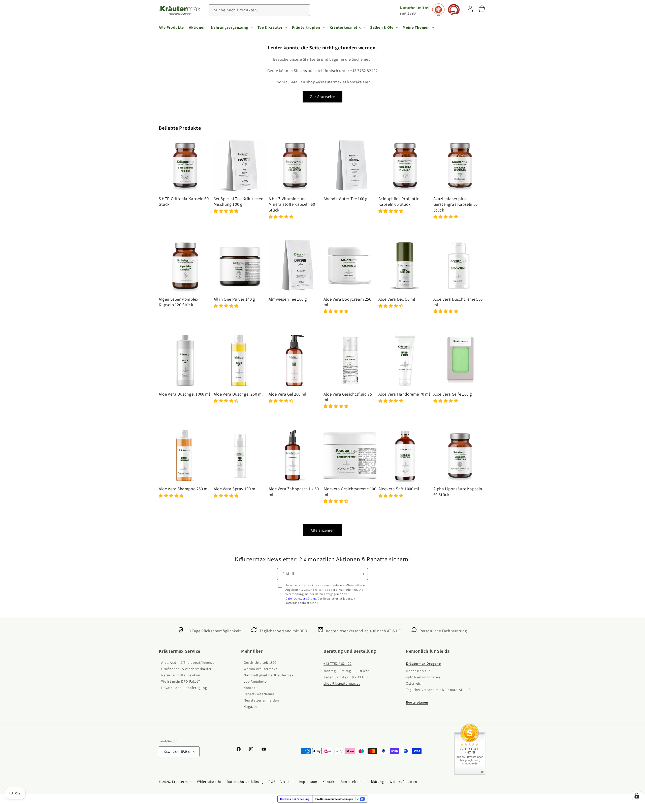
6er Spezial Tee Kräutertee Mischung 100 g (238, 201)
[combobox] (259, 10)
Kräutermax (181, 781)
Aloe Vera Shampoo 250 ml (184, 489)
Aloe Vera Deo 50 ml (396, 299)
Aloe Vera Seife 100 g (452, 394)
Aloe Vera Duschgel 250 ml (238, 394)
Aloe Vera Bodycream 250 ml (347, 301)
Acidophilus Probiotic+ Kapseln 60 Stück (399, 201)
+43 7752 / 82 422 (337, 663)
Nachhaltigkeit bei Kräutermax (268, 675)
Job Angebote (255, 681)
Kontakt (250, 688)
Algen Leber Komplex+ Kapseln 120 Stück (179, 301)
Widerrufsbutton (403, 781)
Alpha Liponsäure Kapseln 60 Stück (457, 491)
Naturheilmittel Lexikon (180, 675)
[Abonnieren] (362, 574)
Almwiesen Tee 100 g (288, 299)
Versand (287, 781)
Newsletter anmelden (261, 700)
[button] (231, 27)
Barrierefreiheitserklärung (362, 781)
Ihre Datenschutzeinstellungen (334, 798)
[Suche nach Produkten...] (304, 10)
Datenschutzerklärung (300, 598)
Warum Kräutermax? (260, 669)
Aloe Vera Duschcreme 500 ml (458, 301)
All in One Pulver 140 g (234, 299)
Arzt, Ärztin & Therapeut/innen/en (189, 662)
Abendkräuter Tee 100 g (346, 198)
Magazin (250, 707)
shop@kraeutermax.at (342, 683)
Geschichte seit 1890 (260, 662)
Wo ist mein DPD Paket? (180, 681)
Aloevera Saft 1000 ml (398, 489)
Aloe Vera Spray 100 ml (235, 489)
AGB (272, 781)
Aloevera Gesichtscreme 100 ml (350, 491)
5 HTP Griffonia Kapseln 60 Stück (184, 201)
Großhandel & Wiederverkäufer (186, 669)
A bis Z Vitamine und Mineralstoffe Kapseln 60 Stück (292, 204)
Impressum (308, 781)
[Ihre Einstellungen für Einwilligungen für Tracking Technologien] (636, 795)
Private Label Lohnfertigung (184, 688)
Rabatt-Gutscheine (259, 694)
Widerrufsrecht (209, 781)
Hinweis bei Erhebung (295, 798)
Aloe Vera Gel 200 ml (287, 394)
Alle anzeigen (323, 530)
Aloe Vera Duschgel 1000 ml (184, 394)
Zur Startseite (322, 96)
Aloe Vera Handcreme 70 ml (404, 394)
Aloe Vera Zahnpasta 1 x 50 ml (294, 491)
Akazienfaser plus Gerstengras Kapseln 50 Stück (455, 204)
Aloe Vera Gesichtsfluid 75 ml (348, 396)
